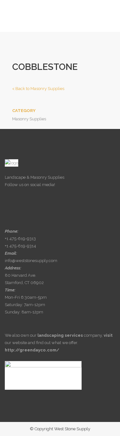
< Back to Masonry (38, 88)
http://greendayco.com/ (32, 350)
